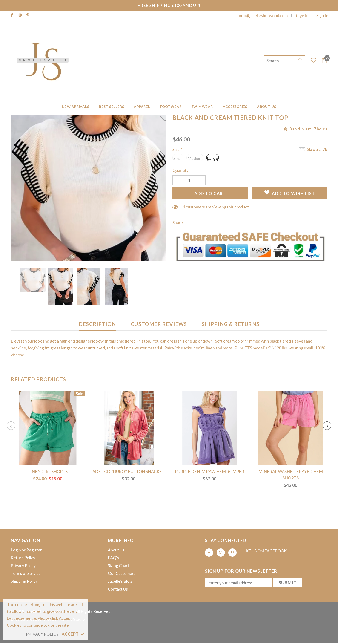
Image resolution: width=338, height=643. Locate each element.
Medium (194, 158)
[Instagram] (21, 15)
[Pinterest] (29, 15)
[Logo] (45, 60)
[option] (88, 188)
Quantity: (181, 170)
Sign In (322, 15)
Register (302, 15)
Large (212, 158)
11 (182, 206)
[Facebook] (14, 15)
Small (178, 158)
